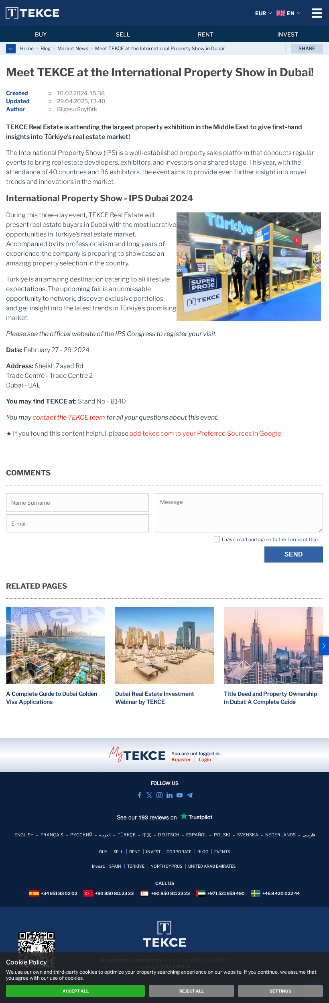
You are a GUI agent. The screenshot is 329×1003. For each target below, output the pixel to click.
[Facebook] (139, 795)
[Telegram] (190, 795)
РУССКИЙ (81, 835)
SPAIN (115, 866)
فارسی (309, 835)
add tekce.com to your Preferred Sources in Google (205, 433)
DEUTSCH (168, 835)
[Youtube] (180, 795)
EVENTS (222, 851)
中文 (146, 835)
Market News (72, 48)
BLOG (202, 851)
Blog (46, 48)
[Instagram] (159, 795)
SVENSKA (247, 835)
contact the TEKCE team (68, 417)
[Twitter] (149, 795)
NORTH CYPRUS (166, 866)
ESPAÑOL (196, 835)
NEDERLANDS (280, 835)
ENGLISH (24, 835)
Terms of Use (302, 539)
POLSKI (222, 835)
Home (27, 48)
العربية (105, 835)
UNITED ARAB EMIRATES (212, 866)
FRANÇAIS (52, 835)
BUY (41, 34)
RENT (205, 34)
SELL (123, 34)
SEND (293, 554)
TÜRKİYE (135, 866)
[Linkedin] (169, 795)
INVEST (287, 34)
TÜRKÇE (127, 835)
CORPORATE (179, 851)
